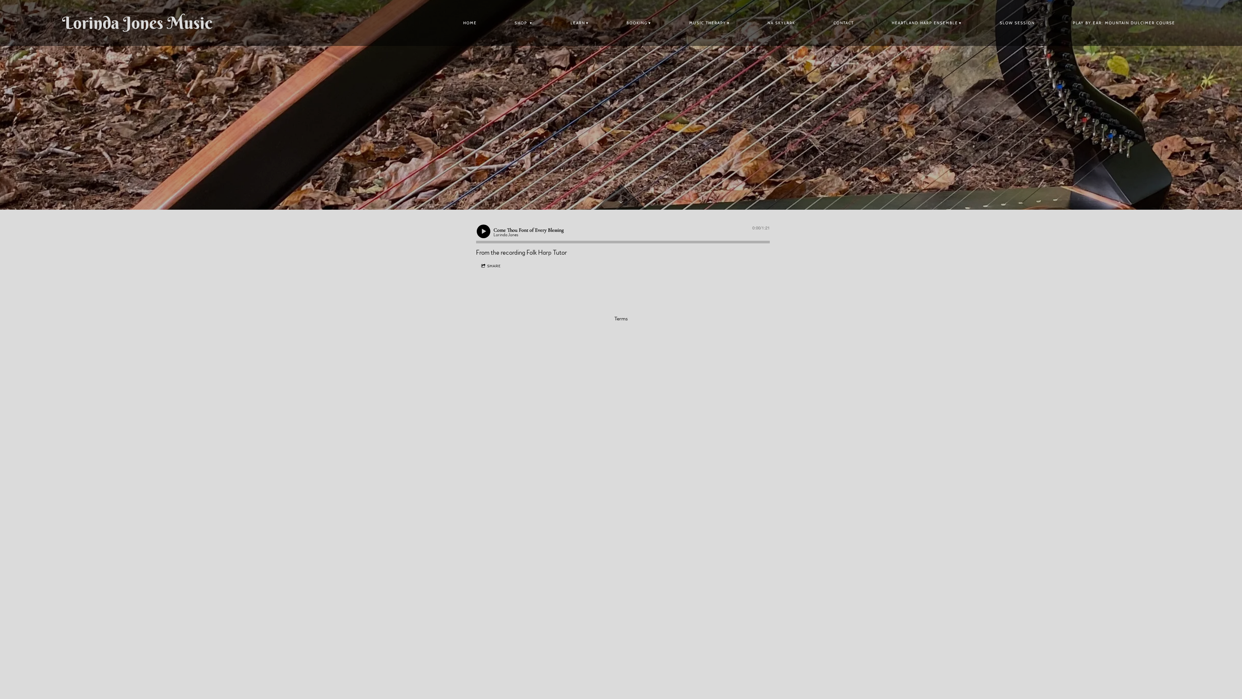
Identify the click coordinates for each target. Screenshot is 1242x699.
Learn (578, 22)
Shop (522, 22)
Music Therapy (707, 22)
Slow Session (1017, 22)
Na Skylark (781, 22)
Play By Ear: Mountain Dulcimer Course (1124, 22)
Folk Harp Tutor (547, 253)
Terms (621, 318)
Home (470, 22)
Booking (637, 22)
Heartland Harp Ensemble (925, 22)
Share (494, 266)
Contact (843, 22)
